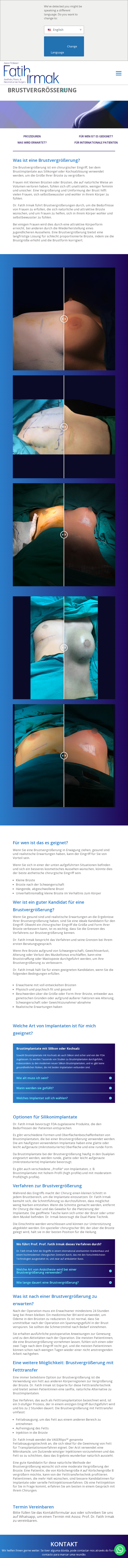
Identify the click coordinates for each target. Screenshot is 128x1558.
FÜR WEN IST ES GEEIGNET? (96, 136)
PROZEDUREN (32, 136)
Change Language (64, 49)
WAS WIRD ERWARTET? (32, 142)
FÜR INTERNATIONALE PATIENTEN (96, 142)
